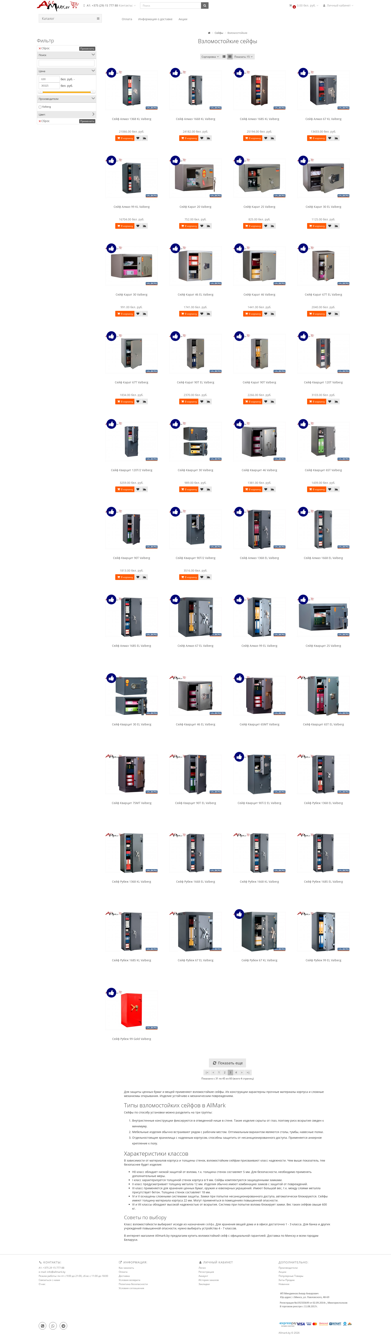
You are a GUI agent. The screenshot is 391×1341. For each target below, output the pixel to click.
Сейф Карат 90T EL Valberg (195, 382)
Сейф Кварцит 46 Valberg (259, 470)
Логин (202, 1267)
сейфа (209, 1224)
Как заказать (126, 1267)
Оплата (123, 1272)
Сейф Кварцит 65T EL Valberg (323, 724)
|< (206, 1072)
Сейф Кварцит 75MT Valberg (132, 803)
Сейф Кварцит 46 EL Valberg (195, 724)
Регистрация (206, 1272)
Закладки (204, 1284)
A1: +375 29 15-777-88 (51, 1267)
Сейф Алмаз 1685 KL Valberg (259, 119)
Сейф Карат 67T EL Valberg (323, 294)
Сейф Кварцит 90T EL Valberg (195, 803)
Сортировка (209, 56)
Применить (87, 48)
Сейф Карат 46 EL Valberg (195, 294)
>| (248, 1072)
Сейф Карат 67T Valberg (131, 382)
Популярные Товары (291, 1276)
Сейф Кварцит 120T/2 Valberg (131, 470)
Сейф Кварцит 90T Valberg (131, 558)
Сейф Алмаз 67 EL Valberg (195, 646)
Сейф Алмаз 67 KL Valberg (323, 119)
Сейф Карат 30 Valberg (131, 294)
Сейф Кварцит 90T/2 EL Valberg (259, 803)
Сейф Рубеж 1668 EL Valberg (195, 881)
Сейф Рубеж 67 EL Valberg (195, 960)
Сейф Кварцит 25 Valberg (323, 646)
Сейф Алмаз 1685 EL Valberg (131, 646)
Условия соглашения (131, 1288)
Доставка (124, 1276)
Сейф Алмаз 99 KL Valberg (132, 207)
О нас (42, 1284)
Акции (282, 1272)
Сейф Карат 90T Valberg (259, 382)
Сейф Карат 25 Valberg (259, 207)
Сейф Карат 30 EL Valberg (323, 207)
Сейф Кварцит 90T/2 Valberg (195, 558)
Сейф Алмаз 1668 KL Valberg (195, 119)
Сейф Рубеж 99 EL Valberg (323, 960)
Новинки (284, 1284)
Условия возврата (129, 1280)
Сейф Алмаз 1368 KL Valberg (131, 119)
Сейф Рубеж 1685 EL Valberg (323, 881)
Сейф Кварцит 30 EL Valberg (131, 724)
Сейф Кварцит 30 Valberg (195, 470)
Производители (288, 1267)
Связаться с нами (49, 1280)
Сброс (45, 48)
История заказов (209, 1280)
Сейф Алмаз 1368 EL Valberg (259, 558)
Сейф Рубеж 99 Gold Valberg (131, 1039)
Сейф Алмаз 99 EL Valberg (259, 646)
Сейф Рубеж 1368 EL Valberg (323, 803)
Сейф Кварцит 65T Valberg (323, 470)
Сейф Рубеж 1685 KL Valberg (131, 960)
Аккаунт (203, 1276)
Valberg (46, 106)
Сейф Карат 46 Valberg (259, 294)
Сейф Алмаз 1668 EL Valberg (323, 558)
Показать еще (230, 1062)
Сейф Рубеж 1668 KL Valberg (259, 881)
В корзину (126, 138)
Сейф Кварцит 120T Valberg (323, 382)
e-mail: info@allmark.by (52, 1272)
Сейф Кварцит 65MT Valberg (259, 724)
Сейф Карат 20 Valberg (195, 207)
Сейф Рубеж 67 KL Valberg (259, 960)
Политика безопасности (133, 1284)
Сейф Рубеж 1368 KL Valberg (131, 881)
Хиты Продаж (287, 1280)
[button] (303, 5)
